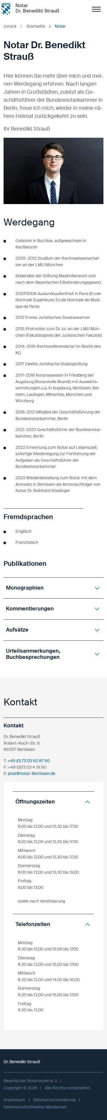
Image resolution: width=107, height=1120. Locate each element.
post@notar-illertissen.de (31, 773)
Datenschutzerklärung (54, 1099)
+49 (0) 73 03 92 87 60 (28, 760)
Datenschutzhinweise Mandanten (35, 1107)
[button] (53, 588)
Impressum (14, 1099)
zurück (13, 26)
